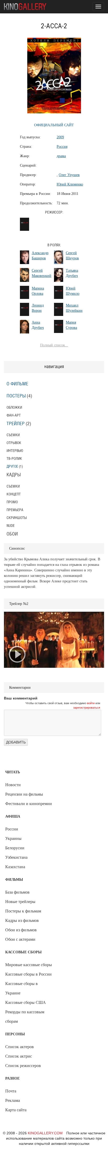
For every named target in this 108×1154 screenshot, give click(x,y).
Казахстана (15, 867)
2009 (60, 137)
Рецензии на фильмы (24, 794)
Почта (10, 1091)
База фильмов (17, 892)
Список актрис (18, 1056)
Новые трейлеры (20, 901)
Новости (13, 785)
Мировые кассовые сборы (28, 964)
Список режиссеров (23, 1065)
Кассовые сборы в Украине (21, 988)
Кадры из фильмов (22, 920)
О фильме (17, 384)
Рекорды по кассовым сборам (24, 1017)
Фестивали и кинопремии (28, 803)
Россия (62, 147)
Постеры (16, 396)
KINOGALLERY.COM (45, 1133)
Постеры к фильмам (23, 911)
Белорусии (14, 848)
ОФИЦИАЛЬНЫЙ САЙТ (54, 125)
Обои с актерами (20, 939)
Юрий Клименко (70, 184)
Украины (13, 838)
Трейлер (16, 424)
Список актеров (19, 1046)
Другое (12, 466)
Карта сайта (15, 1110)
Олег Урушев (69, 175)
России (11, 829)
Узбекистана (16, 857)
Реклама (12, 1100)
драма (61, 156)
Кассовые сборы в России (28, 974)
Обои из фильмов (21, 930)
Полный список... (54, 345)
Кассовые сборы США (25, 1002)
